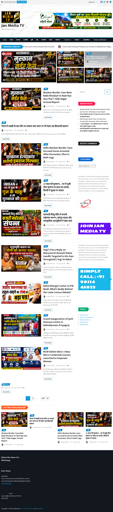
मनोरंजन (57, 40)
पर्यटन (50, 40)
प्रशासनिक (86, 40)
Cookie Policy (84, 322)
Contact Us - (5, 493)
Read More (48, 117)
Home (5, 40)
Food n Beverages (100, 40)
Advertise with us (85, 320)
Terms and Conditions (86, 317)
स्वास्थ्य (18, 40)
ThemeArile (39, 508)
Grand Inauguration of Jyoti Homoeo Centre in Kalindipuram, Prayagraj (58, 322)
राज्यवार (77, 40)
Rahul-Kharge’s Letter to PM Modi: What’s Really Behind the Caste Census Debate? (58, 289)
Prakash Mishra (10, 80)
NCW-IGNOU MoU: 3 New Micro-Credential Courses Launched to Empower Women (57, 356)
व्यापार (11, 40)
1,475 (43, 398)
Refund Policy (84, 325)
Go (107, 92)
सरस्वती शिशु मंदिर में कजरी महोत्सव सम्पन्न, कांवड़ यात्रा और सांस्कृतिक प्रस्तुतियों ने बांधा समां (57, 217)
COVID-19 (67, 40)
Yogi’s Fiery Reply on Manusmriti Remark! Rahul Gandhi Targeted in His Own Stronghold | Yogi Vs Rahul (58, 255)
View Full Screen (6, 483)
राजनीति (25, 40)
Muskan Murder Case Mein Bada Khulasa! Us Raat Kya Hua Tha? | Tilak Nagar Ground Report (70, 56)
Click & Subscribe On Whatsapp (10, 465)
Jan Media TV (12, 25)
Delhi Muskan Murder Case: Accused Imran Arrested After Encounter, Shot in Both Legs (28, 72)
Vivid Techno (24, 508)
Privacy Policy (84, 315)
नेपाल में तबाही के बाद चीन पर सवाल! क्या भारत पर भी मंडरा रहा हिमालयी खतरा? (96, 57)
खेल (37, 40)
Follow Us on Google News (9, 488)
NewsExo (31, 508)
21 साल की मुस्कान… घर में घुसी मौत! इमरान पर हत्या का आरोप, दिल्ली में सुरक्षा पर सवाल (97, 76)
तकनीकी (43, 40)
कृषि (32, 40)
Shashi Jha (7, 388)
